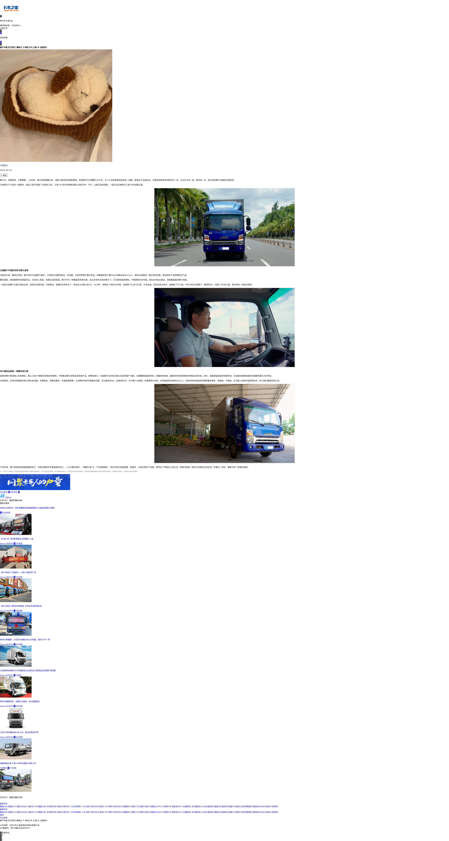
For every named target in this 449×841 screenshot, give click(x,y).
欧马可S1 (118, 806)
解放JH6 (41, 806)
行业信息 (3, 818)
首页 (2, 815)
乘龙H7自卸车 (272, 806)
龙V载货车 (196, 806)
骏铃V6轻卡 (145, 806)
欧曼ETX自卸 (233, 806)
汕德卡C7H (32, 806)
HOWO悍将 (75, 806)
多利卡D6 (94, 806)
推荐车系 (3, 803)
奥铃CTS (135, 806)
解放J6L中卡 (156, 806)
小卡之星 (85, 806)
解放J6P (3, 806)
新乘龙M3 (176, 806)
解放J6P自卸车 (220, 806)
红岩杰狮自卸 (246, 806)
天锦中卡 (166, 806)
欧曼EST (12, 806)
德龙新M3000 (259, 806)
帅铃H (110, 806)
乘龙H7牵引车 (63, 806)
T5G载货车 (186, 806)
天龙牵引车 (51, 806)
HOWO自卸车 (207, 806)
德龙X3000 (21, 806)
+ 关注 (4, 175)
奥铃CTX (103, 806)
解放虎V (126, 806)
